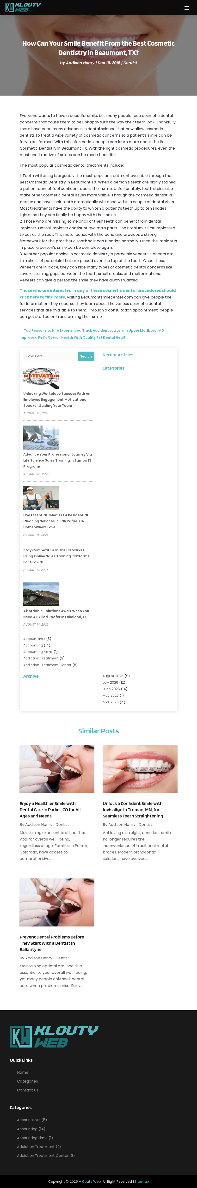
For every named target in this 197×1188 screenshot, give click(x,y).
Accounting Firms (38, 651)
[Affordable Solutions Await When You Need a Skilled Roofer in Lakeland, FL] (41, 595)
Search (86, 356)
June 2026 (111, 689)
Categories (27, 1081)
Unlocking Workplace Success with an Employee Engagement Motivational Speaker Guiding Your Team (56, 399)
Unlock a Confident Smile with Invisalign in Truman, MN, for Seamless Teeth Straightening (133, 809)
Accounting (33, 645)
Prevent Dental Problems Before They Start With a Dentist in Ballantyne (52, 943)
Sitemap (142, 1181)
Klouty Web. (92, 1181)
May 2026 (111, 695)
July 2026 (110, 682)
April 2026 (111, 702)
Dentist (130, 63)
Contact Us (27, 1090)
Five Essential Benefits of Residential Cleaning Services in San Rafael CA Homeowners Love (55, 521)
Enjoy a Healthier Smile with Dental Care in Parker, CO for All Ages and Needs (50, 809)
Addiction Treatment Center (47, 665)
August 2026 (113, 676)
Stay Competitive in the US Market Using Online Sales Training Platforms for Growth (56, 556)
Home (22, 1072)
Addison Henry (80, 63)
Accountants (34, 638)
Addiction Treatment (41, 658)
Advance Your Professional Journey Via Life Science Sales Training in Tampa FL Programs (57, 460)
